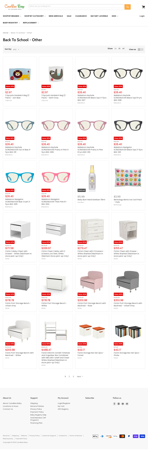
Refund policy (8, 439)
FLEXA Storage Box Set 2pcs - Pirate (127, 354)
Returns (24, 436)
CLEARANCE (81, 16)
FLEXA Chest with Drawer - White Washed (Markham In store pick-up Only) (126, 253)
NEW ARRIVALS (56, 16)
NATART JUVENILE (99, 16)
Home (5, 33)
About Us (6, 436)
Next (79, 376)
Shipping (34, 403)
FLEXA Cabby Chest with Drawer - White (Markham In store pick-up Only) (18, 253)
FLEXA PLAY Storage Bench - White (54, 304)
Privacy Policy (36, 409)
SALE (69, 16)
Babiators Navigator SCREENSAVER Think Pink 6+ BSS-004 (54, 201)
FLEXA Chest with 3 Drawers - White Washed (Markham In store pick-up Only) (91, 253)
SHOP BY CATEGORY (34, 16)
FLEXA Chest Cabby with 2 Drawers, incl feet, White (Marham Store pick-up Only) (55, 253)
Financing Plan (36, 423)
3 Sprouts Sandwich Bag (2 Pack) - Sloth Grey (53, 96)
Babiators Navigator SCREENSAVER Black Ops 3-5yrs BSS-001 (128, 149)
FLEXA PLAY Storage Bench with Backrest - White (19, 354)
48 (123, 48)
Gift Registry (63, 409)
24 (115, 48)
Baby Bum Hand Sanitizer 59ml (91, 199)
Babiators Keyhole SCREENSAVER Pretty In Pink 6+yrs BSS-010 (90, 149)
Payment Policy (37, 412)
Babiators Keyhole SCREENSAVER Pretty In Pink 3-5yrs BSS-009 (55, 149)
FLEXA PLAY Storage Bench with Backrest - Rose (92, 304)
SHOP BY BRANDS (11, 16)
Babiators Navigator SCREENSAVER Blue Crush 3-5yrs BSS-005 (18, 201)
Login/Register (64, 403)
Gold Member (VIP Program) (38, 418)
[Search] (128, 7)
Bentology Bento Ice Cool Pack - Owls (128, 200)
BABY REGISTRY (10, 22)
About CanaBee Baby (12, 403)
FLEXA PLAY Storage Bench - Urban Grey (18, 304)
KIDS (114, 16)
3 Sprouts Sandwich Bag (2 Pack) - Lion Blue (17, 96)
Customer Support (49, 436)
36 (119, 48)
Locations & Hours (10, 406)
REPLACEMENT (30, 22)
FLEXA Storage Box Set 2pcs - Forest (91, 354)
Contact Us (8, 409)
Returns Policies (37, 406)
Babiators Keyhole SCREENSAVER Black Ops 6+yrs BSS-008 (128, 98)
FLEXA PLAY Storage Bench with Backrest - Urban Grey (128, 304)
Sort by (8, 49)
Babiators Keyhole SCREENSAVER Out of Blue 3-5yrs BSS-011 (18, 149)
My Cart (61, 406)
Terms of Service (75, 436)
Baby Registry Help (38, 415)
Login (142, 16)
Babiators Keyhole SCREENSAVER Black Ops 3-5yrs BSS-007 (92, 98)
